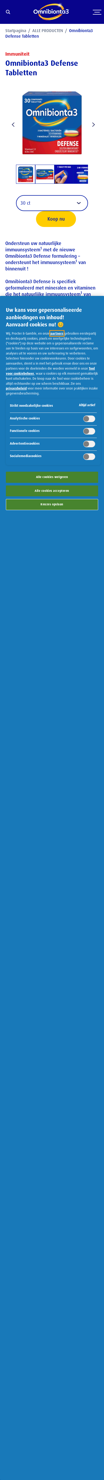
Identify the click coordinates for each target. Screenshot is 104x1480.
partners (56, 333)
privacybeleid (16, 388)
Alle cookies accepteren (52, 491)
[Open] (97, 18)
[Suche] (8, 12)
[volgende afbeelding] (92, 123)
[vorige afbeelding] (12, 123)
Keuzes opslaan (52, 504)
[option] (25, 174)
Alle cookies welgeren (52, 477)
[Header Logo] (51, 12)
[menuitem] (18, 30)
